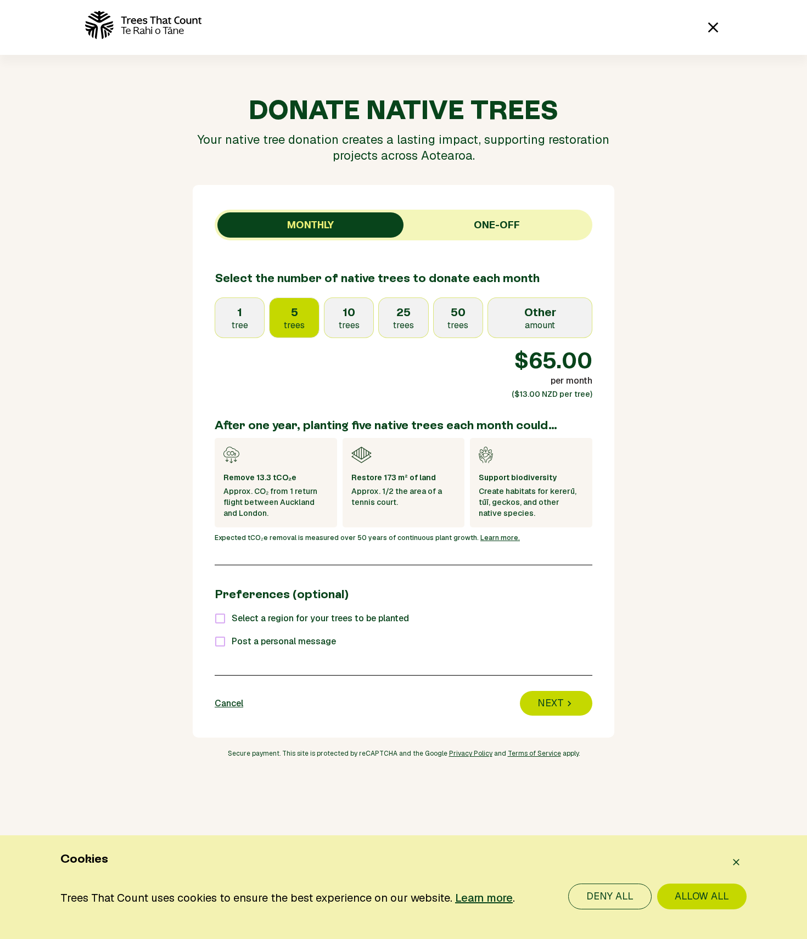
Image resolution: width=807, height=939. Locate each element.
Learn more (484, 898)
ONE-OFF (497, 224)
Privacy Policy (470, 753)
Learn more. (500, 537)
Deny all (610, 896)
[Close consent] (736, 862)
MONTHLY (310, 224)
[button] (101, 27)
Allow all (702, 896)
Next (550, 702)
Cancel (229, 703)
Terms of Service (534, 753)
